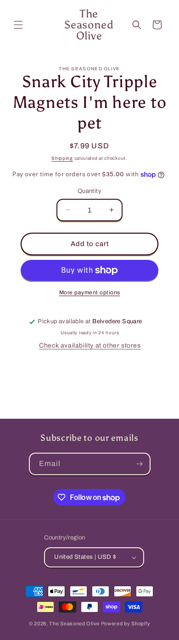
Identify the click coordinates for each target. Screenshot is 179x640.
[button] (18, 25)
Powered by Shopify (126, 623)
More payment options (89, 292)
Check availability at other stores (89, 345)
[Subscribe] (139, 464)
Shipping (62, 158)
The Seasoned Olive (74, 623)
